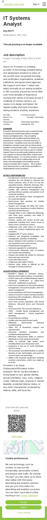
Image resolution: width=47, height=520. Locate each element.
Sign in (36, 4)
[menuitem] (13, 4)
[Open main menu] (44, 4)
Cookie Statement (29, 495)
